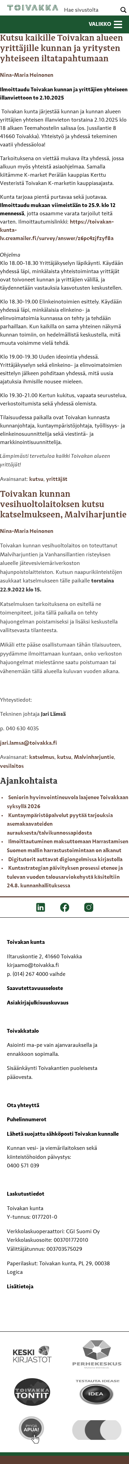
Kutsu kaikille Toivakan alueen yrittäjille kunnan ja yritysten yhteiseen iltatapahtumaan (61, 48)
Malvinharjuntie (94, 757)
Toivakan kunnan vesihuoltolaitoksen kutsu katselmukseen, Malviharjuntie (63, 504)
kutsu (36, 479)
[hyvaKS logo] (97, 1424)
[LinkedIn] (40, 907)
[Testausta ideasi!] (97, 1392)
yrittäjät (56, 479)
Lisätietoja (20, 1287)
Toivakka (32, 7)
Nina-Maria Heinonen (26, 75)
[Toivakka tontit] (32, 1392)
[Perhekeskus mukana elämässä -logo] (97, 1354)
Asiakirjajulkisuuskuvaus (37, 1003)
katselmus (41, 757)
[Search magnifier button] (123, 10)
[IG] (89, 907)
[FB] (65, 907)
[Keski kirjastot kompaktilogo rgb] (32, 1347)
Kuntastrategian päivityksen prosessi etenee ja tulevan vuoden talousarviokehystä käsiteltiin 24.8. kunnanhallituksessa (65, 877)
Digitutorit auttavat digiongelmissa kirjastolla (65, 860)
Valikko (100, 24)
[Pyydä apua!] (32, 1430)
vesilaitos (12, 766)
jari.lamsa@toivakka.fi (28, 743)
